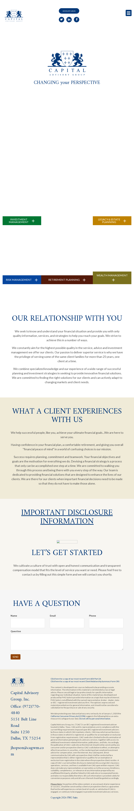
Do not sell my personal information (94, 718)
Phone (92, 615)
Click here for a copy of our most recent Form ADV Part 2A (76, 679)
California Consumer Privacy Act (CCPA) (68, 716)
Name (14, 615)
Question (16, 631)
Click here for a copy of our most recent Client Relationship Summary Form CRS (85, 681)
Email (53, 615)
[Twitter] (61, 19)
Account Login (69, 11)
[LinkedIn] (69, 19)
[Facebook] (76, 19)
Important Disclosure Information (67, 517)
